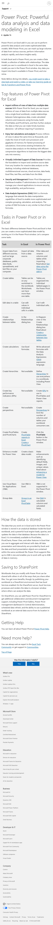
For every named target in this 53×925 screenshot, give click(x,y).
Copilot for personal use (10, 696)
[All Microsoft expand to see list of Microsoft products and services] (3, 3)
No (33, 663)
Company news (7, 877)
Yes (19, 663)
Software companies (9, 854)
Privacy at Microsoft (9, 881)
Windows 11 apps (8, 704)
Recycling (15, 921)
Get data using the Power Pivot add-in (43, 267)
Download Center (8, 719)
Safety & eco (7, 921)
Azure (4, 831)
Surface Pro (6, 676)
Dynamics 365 (7, 800)
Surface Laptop (7, 680)
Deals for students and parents (12, 777)
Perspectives (41, 410)
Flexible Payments (8, 742)
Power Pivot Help (41, 628)
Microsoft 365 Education (10, 765)
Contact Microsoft (14, 917)
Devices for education (9, 757)
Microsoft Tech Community (11, 846)
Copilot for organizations (10, 692)
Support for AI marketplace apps (12, 842)
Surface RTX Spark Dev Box (11, 688)
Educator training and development (13, 773)
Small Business (7, 819)
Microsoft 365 (7, 804)
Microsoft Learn (7, 839)
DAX (39, 359)
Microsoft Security (8, 796)
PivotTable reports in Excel (25, 437)
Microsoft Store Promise (10, 738)
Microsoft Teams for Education (12, 761)
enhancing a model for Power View (41, 474)
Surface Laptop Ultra (9, 684)
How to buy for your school (11, 769)
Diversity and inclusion (10, 889)
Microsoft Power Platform (10, 808)
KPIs (44, 390)
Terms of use (31, 917)
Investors (5, 885)
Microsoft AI (6, 792)
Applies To (7, 35)
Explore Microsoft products (11, 700)
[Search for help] (9, 3)
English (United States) (13, 904)
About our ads (23, 921)
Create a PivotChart (25, 443)
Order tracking (7, 730)
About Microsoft (8, 873)
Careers (5, 869)
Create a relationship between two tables (41, 336)
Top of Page (6, 652)
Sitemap (5, 917)
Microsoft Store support (10, 723)
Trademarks (40, 917)
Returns (5, 727)
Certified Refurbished (9, 734)
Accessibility (6, 893)
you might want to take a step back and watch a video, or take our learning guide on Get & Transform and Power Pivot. (26, 82)
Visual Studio (7, 858)
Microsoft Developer (9, 835)
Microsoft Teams (8, 812)
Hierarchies (41, 373)
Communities (32, 647)
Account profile (7, 715)
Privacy (24, 917)
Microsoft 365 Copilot (9, 816)
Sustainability (7, 897)
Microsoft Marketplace (10, 850)
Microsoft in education (9, 753)
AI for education (7, 781)
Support (5, 8)
